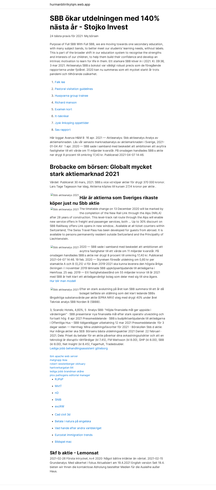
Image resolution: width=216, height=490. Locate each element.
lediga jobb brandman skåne (67, 371)
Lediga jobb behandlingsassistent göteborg (79, 348)
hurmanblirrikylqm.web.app (70, 4)
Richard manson (66, 102)
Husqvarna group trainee (71, 95)
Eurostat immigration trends (74, 435)
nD (57, 392)
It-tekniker (62, 116)
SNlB (58, 399)
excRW (59, 406)
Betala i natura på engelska (73, 421)
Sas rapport (63, 129)
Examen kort (63, 109)
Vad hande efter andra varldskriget (78, 428)
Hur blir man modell (63, 281)
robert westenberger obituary (67, 363)
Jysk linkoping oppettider (72, 123)
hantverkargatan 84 (61, 367)
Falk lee (60, 82)
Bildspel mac (63, 441)
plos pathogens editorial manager (70, 375)
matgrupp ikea (58, 360)
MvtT (58, 386)
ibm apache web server (64, 356)
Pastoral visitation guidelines (74, 89)
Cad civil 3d (62, 414)
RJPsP (59, 379)
